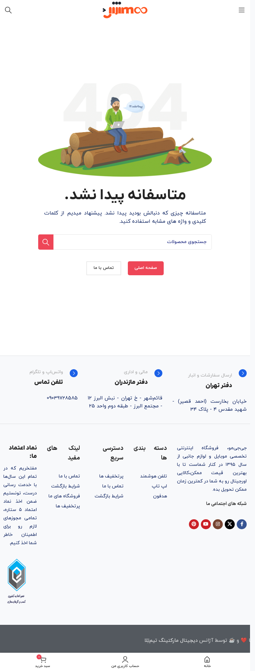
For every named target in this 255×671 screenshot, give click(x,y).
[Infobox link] (209, 379)
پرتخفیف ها (111, 476)
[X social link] (230, 524)
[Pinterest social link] (194, 524)
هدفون (160, 496)
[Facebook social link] (242, 524)
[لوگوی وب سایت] (125, 9)
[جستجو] (8, 10)
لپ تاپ (159, 486)
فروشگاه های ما (64, 496)
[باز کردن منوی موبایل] (241, 10)
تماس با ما (113, 486)
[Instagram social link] (218, 524)
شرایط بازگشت (109, 496)
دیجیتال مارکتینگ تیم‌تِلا (171, 640)
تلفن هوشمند (153, 476)
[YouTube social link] (206, 524)
